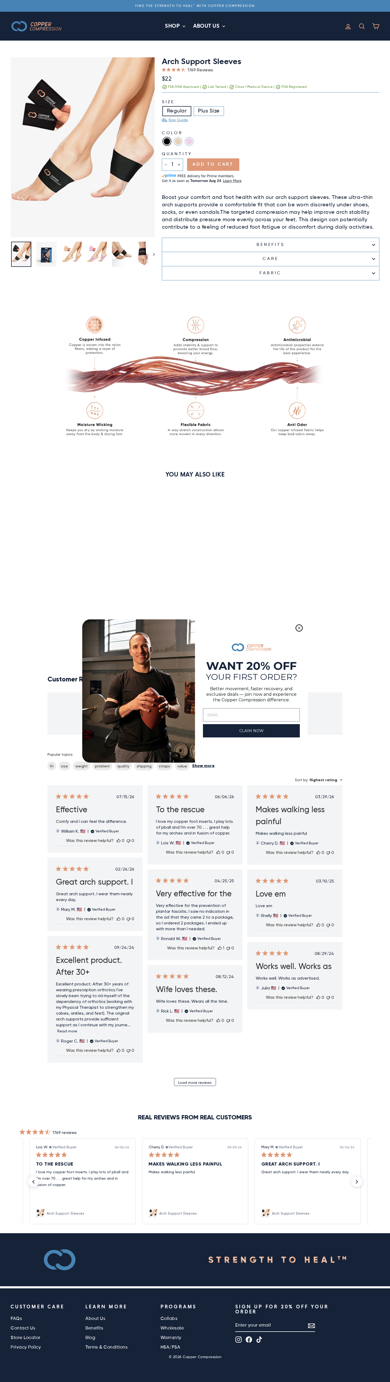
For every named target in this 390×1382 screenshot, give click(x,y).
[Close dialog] (299, 628)
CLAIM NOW (251, 730)
